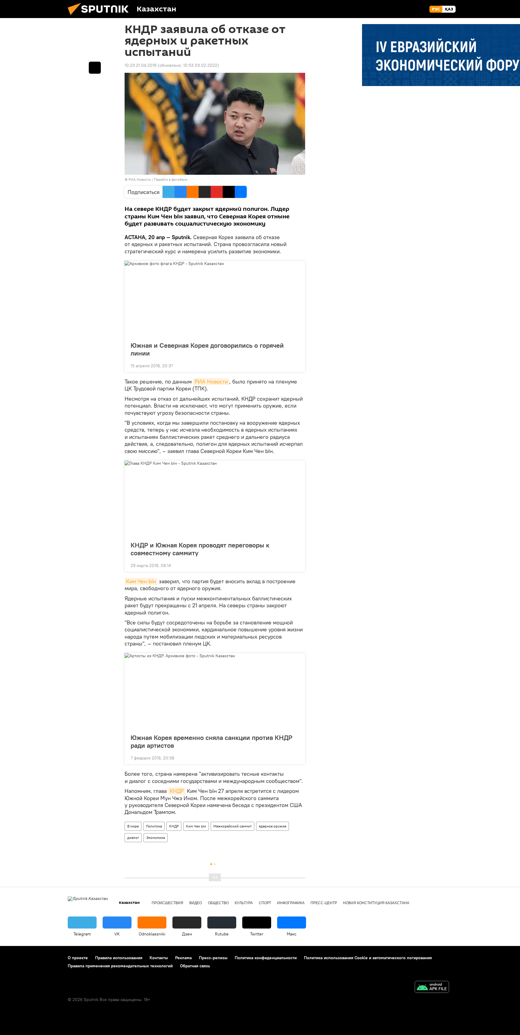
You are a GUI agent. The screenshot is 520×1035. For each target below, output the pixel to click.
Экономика (155, 837)
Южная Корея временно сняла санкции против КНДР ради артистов (211, 741)
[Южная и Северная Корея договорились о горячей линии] (215, 299)
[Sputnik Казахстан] (100, 16)
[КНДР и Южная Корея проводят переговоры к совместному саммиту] (215, 499)
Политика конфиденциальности (266, 957)
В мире (133, 826)
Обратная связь (195, 966)
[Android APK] (431, 987)
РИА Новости (211, 381)
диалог (133, 837)
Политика (154, 826)
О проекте (78, 957)
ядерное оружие (272, 826)
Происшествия (167, 903)
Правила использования (118, 957)
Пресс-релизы (213, 957)
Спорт (265, 903)
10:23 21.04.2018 (140, 65)
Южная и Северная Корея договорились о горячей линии (207, 349)
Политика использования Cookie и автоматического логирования (368, 957)
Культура (244, 903)
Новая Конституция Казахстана (376, 903)
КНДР (177, 790)
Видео (195, 903)
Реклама (183, 957)
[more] (296, 365)
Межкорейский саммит (232, 826)
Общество (218, 903)
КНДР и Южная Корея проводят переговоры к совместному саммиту (200, 549)
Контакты (159, 957)
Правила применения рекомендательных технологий (120, 966)
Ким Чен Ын (141, 581)
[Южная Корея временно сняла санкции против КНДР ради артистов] (215, 691)
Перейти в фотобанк (170, 179)
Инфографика (291, 903)
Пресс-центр (324, 903)
